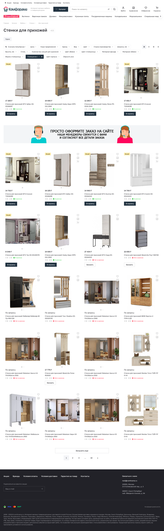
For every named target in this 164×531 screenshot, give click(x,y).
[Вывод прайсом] (158, 47)
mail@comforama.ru (129, 481)
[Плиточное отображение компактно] (149, 47)
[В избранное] (38, 64)
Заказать (89, 265)
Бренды (16, 476)
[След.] (97, 457)
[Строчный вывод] (153, 47)
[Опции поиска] (109, 9)
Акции (6, 476)
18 (91, 458)
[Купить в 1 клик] (38, 71)
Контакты (85, 476)
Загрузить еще (82, 451)
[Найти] (114, 9)
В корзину (11, 114)
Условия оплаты (30, 476)
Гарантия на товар (69, 476)
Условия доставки (49, 476)
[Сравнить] (38, 68)
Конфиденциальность (152, 507)
